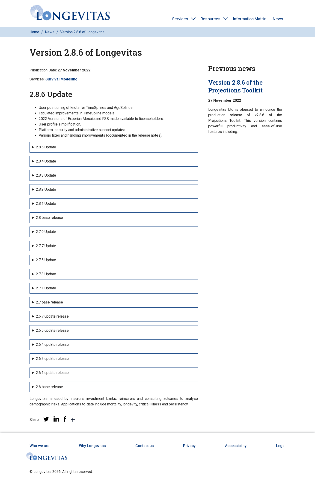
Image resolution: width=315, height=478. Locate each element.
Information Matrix (249, 19)
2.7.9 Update (46, 232)
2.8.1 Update (46, 203)
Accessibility (236, 446)
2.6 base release (49, 387)
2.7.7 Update (46, 246)
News (278, 19)
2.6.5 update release (52, 330)
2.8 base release (49, 217)
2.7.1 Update (46, 288)
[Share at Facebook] (65, 420)
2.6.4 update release (52, 344)
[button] (73, 420)
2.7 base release (49, 302)
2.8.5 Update (46, 147)
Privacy (189, 446)
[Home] (70, 13)
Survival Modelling (61, 79)
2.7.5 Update (46, 260)
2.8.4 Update (46, 161)
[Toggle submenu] (193, 19)
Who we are (39, 446)
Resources (210, 19)
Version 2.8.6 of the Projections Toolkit (235, 86)
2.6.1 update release (52, 373)
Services (180, 19)
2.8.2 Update (46, 189)
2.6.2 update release (52, 358)
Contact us (144, 446)
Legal (280, 446)
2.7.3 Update (46, 274)
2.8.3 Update (46, 175)
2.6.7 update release (52, 316)
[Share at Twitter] (46, 420)
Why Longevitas (92, 446)
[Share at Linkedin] (56, 420)
